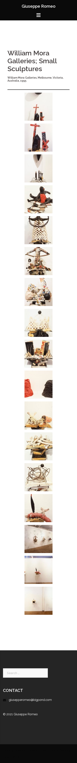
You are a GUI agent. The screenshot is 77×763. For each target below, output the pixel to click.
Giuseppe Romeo (39, 6)
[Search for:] (25, 673)
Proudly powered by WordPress (25, 750)
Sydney (65, 750)
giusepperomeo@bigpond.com (30, 700)
